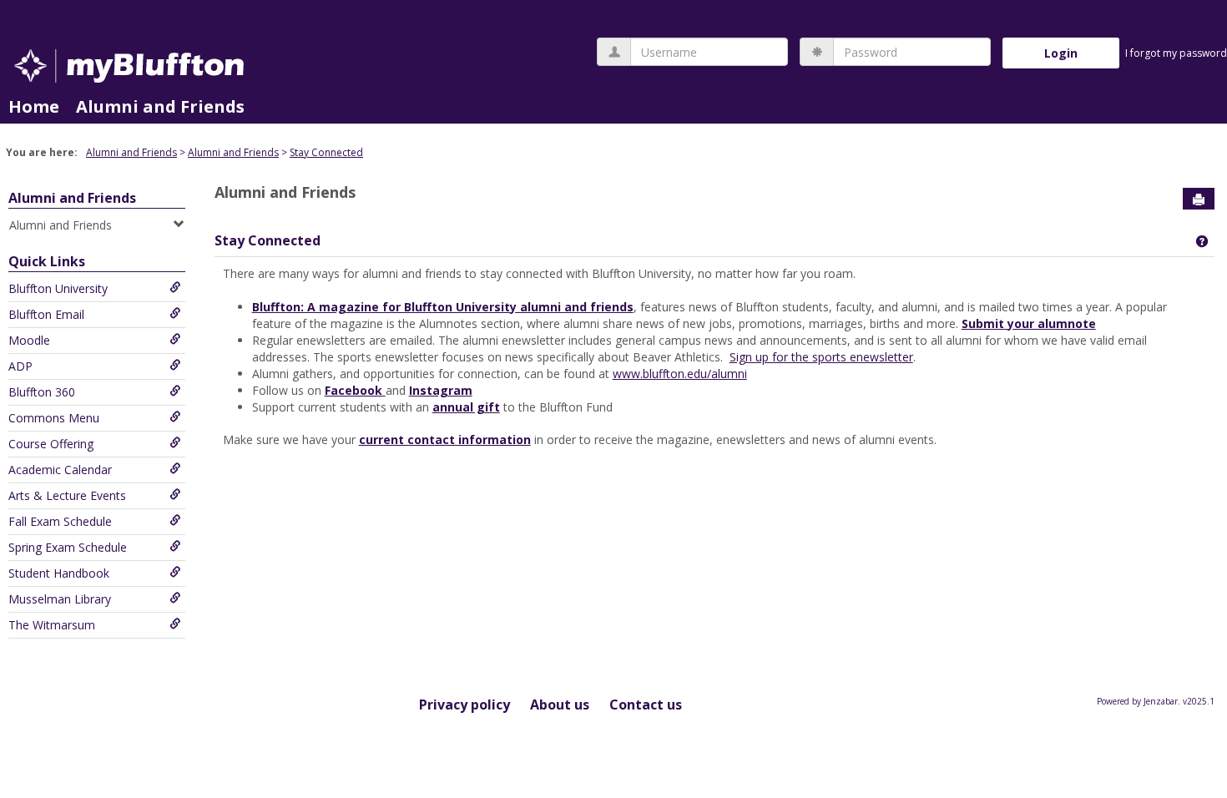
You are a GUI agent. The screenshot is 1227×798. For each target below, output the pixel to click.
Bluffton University (58, 288)
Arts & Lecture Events (67, 495)
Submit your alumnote (1029, 323)
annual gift (466, 407)
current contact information (445, 439)
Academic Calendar (60, 469)
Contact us (645, 704)
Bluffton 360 (41, 392)
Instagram (440, 390)
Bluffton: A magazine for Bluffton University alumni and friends (443, 307)
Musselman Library (59, 599)
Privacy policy (464, 704)
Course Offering (50, 444)
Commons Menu (53, 418)
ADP (20, 366)
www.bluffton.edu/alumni (680, 373)
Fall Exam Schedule (60, 521)
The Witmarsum (51, 625)
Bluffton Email (46, 314)
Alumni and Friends (160, 106)
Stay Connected (326, 152)
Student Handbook (58, 573)
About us (559, 704)
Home (33, 106)
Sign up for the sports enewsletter (821, 357)
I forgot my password (1176, 53)
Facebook (355, 390)
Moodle (29, 340)
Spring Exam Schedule (67, 547)
